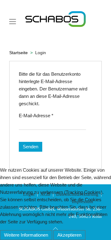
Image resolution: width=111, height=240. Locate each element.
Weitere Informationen (26, 235)
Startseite (18, 52)
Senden (30, 146)
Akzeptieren (69, 235)
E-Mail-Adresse (36, 115)
